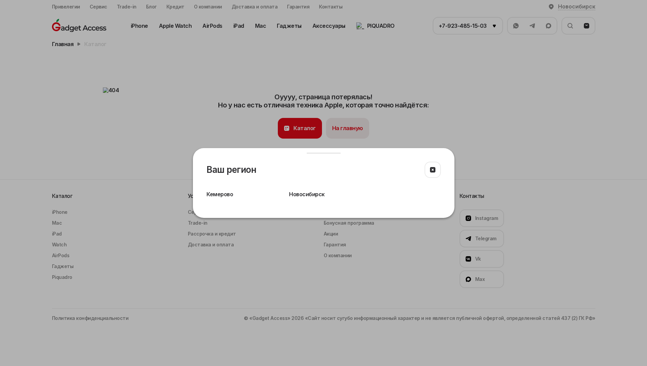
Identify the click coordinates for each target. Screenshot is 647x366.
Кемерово (219, 194)
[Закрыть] (433, 170)
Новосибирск (307, 194)
